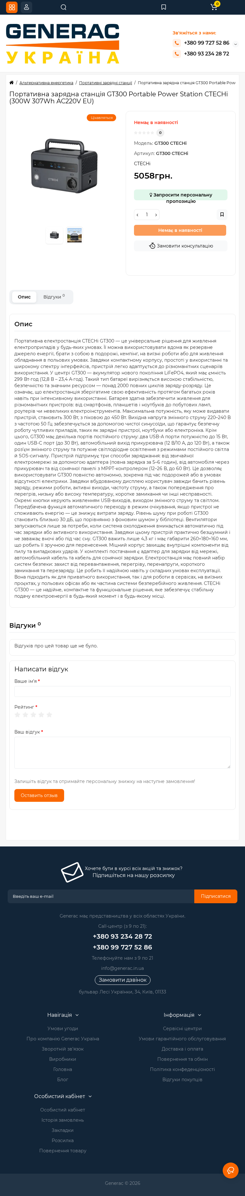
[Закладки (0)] (163, 7)
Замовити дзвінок (122, 980)
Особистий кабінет (62, 1110)
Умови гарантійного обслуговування (182, 1039)
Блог (62, 1079)
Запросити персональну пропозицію (182, 196)
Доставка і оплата (182, 1049)
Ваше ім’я (25, 681)
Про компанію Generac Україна (62, 1039)
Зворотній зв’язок (63, 1049)
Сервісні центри (182, 1028)
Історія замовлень (62, 1120)
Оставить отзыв (39, 795)
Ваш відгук (27, 732)
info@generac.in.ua (122, 968)
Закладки (63, 1130)
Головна (62, 1069)
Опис (24, 297)
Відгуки (54, 296)
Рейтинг (24, 707)
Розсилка (63, 1140)
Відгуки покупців (182, 1079)
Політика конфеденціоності (182, 1069)
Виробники (62, 1059)
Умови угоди (63, 1028)
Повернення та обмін (182, 1059)
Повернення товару (62, 1151)
